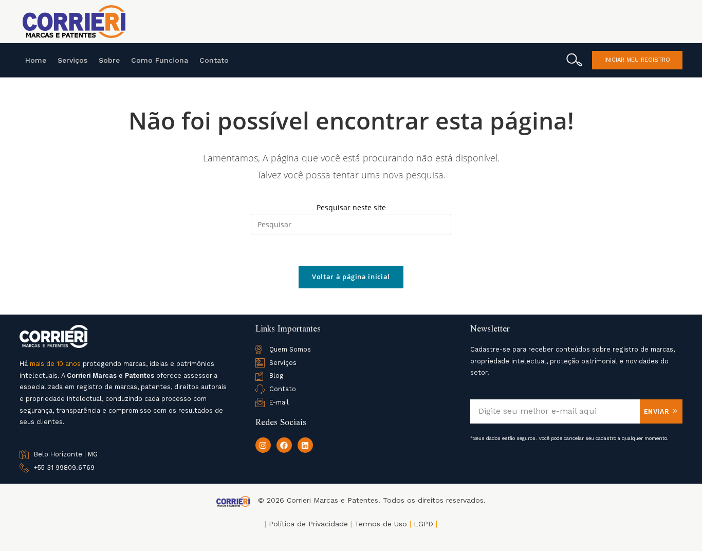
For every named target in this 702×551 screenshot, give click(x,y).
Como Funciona (159, 60)
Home (35, 60)
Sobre (109, 60)
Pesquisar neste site (351, 207)
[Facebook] (284, 445)
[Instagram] (263, 445)
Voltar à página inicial (351, 276)
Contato (214, 60)
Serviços (72, 60)
